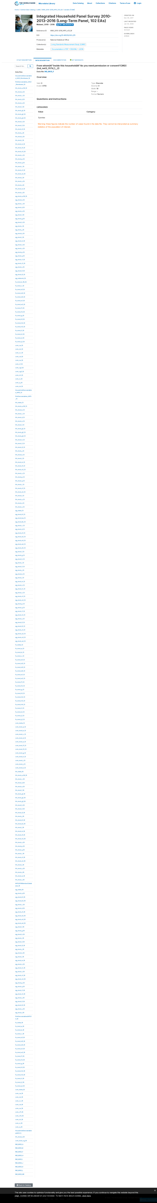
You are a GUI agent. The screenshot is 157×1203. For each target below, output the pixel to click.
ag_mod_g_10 (20, 219)
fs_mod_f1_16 (19, 1056)
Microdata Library (47, 3)
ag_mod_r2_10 (20, 263)
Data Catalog (78, 3)
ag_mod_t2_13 (20, 626)
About (89, 3)
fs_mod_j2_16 (20, 1086)
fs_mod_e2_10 (20, 304)
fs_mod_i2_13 (19, 712)
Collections (100, 3)
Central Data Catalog (27, 10)
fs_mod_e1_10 (20, 300)
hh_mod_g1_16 (20, 794)
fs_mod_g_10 (19, 315)
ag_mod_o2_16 (20, 979)
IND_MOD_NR (19, 1174)
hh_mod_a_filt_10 (21, 88)
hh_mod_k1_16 (20, 820)
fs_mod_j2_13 (20, 719)
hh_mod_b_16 (20, 1137)
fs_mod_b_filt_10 (21, 282)
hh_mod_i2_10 (20, 129)
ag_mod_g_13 (20, 555)
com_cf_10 (19, 364)
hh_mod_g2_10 (20, 114)
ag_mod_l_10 (19, 237)
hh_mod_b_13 (20, 410)
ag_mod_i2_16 (20, 945)
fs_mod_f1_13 (19, 682)
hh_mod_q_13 (20, 481)
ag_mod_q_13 (20, 607)
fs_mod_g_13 (19, 689)
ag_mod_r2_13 (20, 615)
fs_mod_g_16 (19, 1063)
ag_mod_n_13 (20, 585)
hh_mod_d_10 (20, 99)
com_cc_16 (19, 1101)
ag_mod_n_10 (20, 245)
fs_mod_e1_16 (20, 1049)
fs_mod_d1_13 (20, 660)
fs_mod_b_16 (19, 1030)
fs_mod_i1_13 (19, 708)
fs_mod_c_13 (19, 656)
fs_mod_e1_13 (20, 674)
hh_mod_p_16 (20, 846)
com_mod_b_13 (20, 730)
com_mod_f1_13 (20, 745)
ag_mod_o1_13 (20, 596)
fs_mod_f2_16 (20, 1060)
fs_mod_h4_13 (20, 704)
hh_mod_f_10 (19, 107)
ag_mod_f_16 (19, 927)
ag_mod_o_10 (20, 248)
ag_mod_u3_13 (20, 637)
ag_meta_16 (19, 889)
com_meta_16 (20, 1089)
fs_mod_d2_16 (20, 1041)
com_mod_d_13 (20, 738)
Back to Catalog (24, 1185)
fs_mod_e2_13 (20, 678)
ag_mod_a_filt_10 (21, 196)
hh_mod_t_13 (19, 496)
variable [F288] (69, 10)
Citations (112, 3)
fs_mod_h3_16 (20, 1075)
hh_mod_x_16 (19, 880)
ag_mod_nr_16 (20, 968)
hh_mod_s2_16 (20, 861)
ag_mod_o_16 (20, 971)
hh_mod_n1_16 (20, 835)
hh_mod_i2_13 (20, 447)
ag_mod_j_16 (19, 949)
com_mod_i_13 (20, 760)
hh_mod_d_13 (20, 417)
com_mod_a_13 (20, 727)
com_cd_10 (19, 356)
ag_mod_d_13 (20, 529)
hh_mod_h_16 (20, 805)
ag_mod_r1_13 (20, 611)
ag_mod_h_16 (20, 934)
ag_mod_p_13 (20, 604)
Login (139, 3)
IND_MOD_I (19, 1159)
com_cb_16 (19, 1097)
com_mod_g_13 (20, 753)
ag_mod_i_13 (19, 563)
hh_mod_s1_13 (20, 488)
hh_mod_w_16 (20, 876)
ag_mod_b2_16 (20, 901)
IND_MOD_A (19, 1144)
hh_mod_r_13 (19, 484)
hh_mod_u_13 (20, 499)
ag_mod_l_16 (19, 957)
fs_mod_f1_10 (19, 308)
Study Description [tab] (24, 60)
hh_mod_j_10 (19, 133)
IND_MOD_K (19, 1167)
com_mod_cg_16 (21, 1141)
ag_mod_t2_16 (20, 1005)
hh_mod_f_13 (19, 425)
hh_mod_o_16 (20, 842)
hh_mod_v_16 (19, 872)
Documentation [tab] (59, 60)
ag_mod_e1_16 (20, 912)
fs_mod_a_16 (19, 1026)
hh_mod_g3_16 (20, 801)
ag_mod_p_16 (20, 983)
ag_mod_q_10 (20, 256)
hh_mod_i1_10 (20, 125)
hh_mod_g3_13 (20, 436)
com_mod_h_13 (20, 757)
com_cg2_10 (19, 371)
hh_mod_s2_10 (20, 174)
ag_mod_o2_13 (20, 600)
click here (86, 1196)
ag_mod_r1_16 (20, 990)
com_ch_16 (19, 1119)
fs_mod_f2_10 (20, 312)
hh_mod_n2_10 (20, 151)
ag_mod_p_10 (20, 252)
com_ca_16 (19, 1093)
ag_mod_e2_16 (20, 916)
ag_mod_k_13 (19, 574)
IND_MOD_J (19, 1163)
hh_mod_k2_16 (20, 824)
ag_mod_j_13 (19, 570)
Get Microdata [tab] (77, 60)
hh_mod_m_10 (20, 144)
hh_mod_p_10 (20, 159)
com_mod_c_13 (20, 734)
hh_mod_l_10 (19, 140)
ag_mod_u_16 (20, 1009)
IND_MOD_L (19, 1170)
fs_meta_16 (19, 1022)
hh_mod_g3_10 (20, 118)
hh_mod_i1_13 (20, 443)
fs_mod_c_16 (19, 1034)
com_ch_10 (19, 375)
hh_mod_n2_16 (20, 839)
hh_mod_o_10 (20, 155)
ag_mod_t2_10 (20, 274)
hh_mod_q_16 (20, 850)
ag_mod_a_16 (20, 893)
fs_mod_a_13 (19, 648)
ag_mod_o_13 (20, 593)
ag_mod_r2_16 (20, 994)
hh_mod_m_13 (20, 462)
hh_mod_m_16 (20, 831)
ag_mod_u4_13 (20, 641)
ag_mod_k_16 (19, 953)
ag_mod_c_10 (20, 204)
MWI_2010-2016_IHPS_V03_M (52, 10)
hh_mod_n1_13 (20, 466)
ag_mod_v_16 (19, 1012)
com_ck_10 (19, 386)
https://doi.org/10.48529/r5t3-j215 (62, 35)
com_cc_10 (19, 353)
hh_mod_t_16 (19, 865)
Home (17, 10)
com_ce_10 (19, 360)
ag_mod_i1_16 (20, 942)
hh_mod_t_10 (19, 177)
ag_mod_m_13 (20, 581)
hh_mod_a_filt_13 (21, 406)
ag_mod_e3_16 (20, 919)
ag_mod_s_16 (19, 998)
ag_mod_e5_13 (20, 548)
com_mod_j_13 (20, 764)
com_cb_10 (19, 349)
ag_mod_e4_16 (20, 923)
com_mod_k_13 (20, 768)
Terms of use (125, 3)
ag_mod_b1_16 (20, 897)
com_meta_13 (20, 723)
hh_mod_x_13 (19, 507)
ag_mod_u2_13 (20, 634)
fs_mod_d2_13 (20, 663)
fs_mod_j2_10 (20, 341)
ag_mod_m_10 (20, 241)
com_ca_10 (19, 345)
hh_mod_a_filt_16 (21, 775)
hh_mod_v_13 (19, 503)
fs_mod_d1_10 (20, 289)
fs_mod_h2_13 (20, 697)
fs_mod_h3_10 (20, 327)
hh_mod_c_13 (20, 414)
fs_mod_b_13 (19, 652)
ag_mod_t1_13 (20, 622)
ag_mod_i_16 (19, 938)
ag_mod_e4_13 (20, 544)
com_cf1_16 (19, 1112)
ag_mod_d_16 (20, 908)
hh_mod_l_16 (19, 827)
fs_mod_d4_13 (20, 671)
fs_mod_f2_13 (20, 686)
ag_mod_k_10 (19, 233)
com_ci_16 (18, 1123)
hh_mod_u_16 (20, 868)
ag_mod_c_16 (20, 904)
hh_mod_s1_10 (20, 170)
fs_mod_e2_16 (20, 1052)
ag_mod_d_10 (20, 207)
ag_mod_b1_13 (20, 514)
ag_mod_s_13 (19, 619)
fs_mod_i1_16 (19, 1078)
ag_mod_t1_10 (20, 271)
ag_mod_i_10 (19, 226)
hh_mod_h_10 (20, 122)
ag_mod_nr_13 (20, 589)
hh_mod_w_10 (20, 189)
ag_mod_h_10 (20, 222)
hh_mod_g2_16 (20, 798)
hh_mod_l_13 (19, 458)
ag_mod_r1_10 (20, 259)
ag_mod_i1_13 (20, 566)
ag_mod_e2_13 (20, 537)
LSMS (39, 10)
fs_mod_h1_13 (20, 693)
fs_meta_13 (19, 645)
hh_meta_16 (19, 771)
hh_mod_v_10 (19, 185)
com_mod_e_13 (20, 742)
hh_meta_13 (19, 402)
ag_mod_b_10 (20, 200)
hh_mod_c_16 (20, 779)
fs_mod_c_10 (19, 286)
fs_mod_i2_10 (19, 334)
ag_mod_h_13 (20, 559)
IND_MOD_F (19, 1152)
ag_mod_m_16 (20, 960)
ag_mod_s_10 (19, 267)
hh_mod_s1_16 (20, 857)
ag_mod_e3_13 (20, 540)
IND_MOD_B (19, 1148)
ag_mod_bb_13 (20, 522)
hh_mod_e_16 (20, 786)
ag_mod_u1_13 (20, 630)
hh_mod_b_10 (20, 92)
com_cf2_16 (19, 1116)
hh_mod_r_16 (19, 853)
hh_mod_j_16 (19, 816)
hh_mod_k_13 (19, 455)
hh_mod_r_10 (19, 166)
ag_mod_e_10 (20, 211)
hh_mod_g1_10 (20, 110)
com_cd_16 (19, 1104)
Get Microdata (66, 25)
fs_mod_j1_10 (19, 338)
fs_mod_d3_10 (20, 297)
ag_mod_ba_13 (20, 518)
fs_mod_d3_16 (20, 1045)
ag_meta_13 (19, 510)
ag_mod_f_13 (19, 551)
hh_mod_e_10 (20, 103)
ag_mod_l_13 (19, 578)
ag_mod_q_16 (20, 986)
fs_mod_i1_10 (19, 330)
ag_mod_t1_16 (20, 1001)
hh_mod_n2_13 (20, 469)
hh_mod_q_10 (20, 163)
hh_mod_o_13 (20, 473)
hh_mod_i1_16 (20, 809)
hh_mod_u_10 (20, 181)
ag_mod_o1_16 (20, 975)
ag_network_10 (20, 278)
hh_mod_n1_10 (20, 148)
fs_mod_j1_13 (19, 715)
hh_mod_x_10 (19, 192)
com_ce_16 (19, 1108)
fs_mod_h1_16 (20, 1067)
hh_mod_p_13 (20, 477)
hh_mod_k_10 (19, 136)
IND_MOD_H (19, 1155)
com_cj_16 (18, 1127)
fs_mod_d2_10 (20, 293)
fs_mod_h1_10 (20, 319)
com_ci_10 (18, 379)
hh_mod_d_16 (20, 783)
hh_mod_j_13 (19, 451)
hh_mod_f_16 (19, 790)
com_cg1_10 (19, 368)
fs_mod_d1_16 (20, 1037)
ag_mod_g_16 (20, 931)
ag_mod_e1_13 (20, 533)
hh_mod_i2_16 (20, 812)
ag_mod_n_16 (20, 964)
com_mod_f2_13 (20, 749)
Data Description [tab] (42, 60)
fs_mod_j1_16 (19, 1082)
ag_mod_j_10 (19, 230)
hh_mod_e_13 (20, 421)
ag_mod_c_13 (20, 525)
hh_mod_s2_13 (20, 492)
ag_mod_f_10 (19, 215)
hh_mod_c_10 (20, 95)
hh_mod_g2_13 (20, 432)
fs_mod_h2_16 (20, 1071)
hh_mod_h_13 (20, 440)
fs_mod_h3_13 (20, 701)
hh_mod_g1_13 (20, 429)
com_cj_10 (18, 383)
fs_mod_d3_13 (20, 667)
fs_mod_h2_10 (20, 323)
